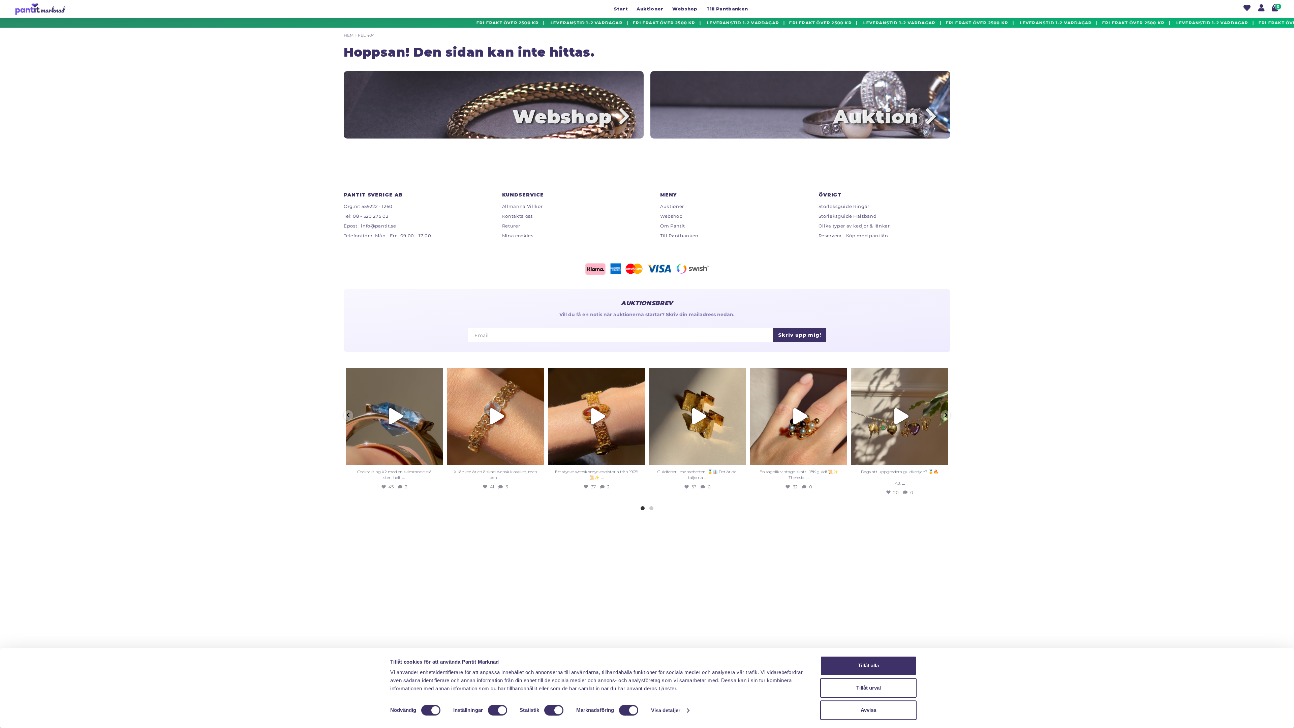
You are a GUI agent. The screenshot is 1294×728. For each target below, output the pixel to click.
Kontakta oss (517, 216)
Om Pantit (672, 226)
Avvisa (868, 710)
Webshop (684, 8)
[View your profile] (1261, 9)
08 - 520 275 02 (370, 216)
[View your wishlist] (1247, 9)
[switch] (497, 710)
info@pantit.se (378, 226)
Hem (348, 35)
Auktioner (650, 8)
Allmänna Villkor (522, 206)
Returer (511, 226)
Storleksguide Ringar (844, 206)
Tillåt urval (868, 688)
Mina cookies (517, 235)
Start (621, 8)
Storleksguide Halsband (848, 216)
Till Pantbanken (727, 8)
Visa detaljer (665, 710)
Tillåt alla (868, 665)
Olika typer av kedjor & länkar (854, 226)
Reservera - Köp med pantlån (853, 235)
